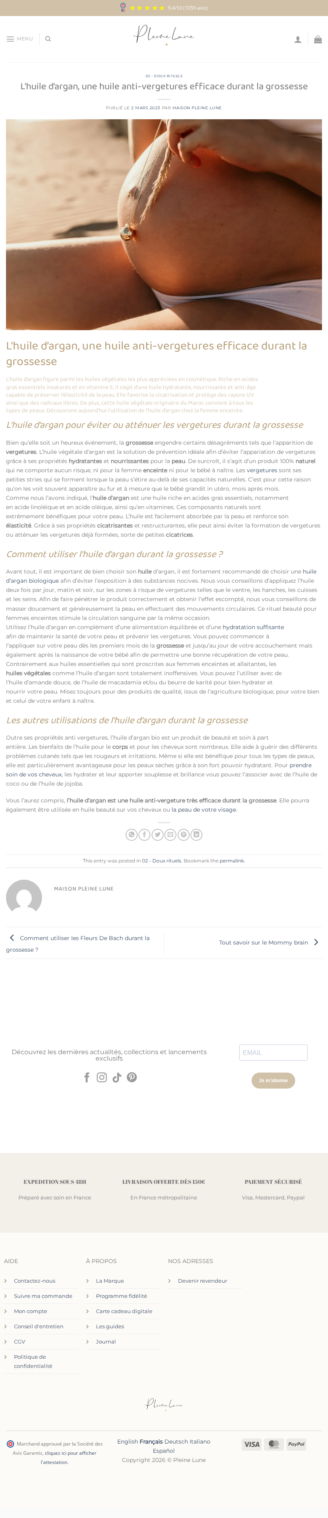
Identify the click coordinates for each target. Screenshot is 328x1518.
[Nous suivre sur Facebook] (87, 1078)
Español (164, 1450)
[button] (19, 39)
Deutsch (176, 1441)
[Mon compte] (298, 39)
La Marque (110, 1280)
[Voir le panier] (318, 39)
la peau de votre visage (204, 809)
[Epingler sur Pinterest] (184, 835)
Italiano (200, 1441)
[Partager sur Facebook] (144, 835)
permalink (232, 861)
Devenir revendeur (202, 1280)
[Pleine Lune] (164, 39)
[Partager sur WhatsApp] (132, 835)
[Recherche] (48, 39)
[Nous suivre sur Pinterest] (132, 1078)
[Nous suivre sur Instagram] (102, 1078)
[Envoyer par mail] (170, 835)
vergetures (263, 470)
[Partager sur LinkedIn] (196, 835)
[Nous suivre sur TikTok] (117, 1078)
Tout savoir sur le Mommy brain (264, 942)
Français (151, 1441)
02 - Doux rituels (164, 76)
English (127, 1441)
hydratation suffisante (253, 627)
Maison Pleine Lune (197, 107)
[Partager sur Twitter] (158, 835)
